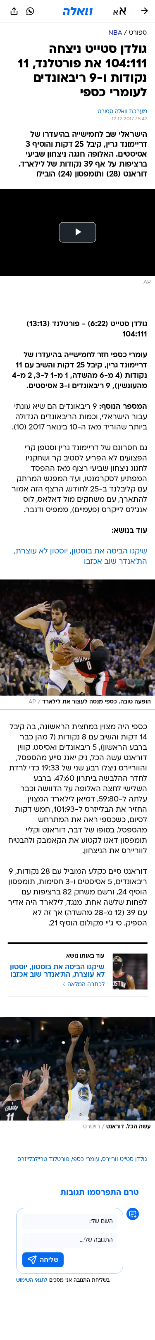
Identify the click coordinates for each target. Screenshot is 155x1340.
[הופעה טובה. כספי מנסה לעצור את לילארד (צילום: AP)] (77, 644)
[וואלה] (78, 11)
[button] (119, 11)
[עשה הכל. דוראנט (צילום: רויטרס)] (77, 1076)
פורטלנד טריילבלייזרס (43, 1159)
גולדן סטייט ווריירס (124, 1159)
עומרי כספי (86, 1159)
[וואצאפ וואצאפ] (30, 11)
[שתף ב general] (14, 11)
